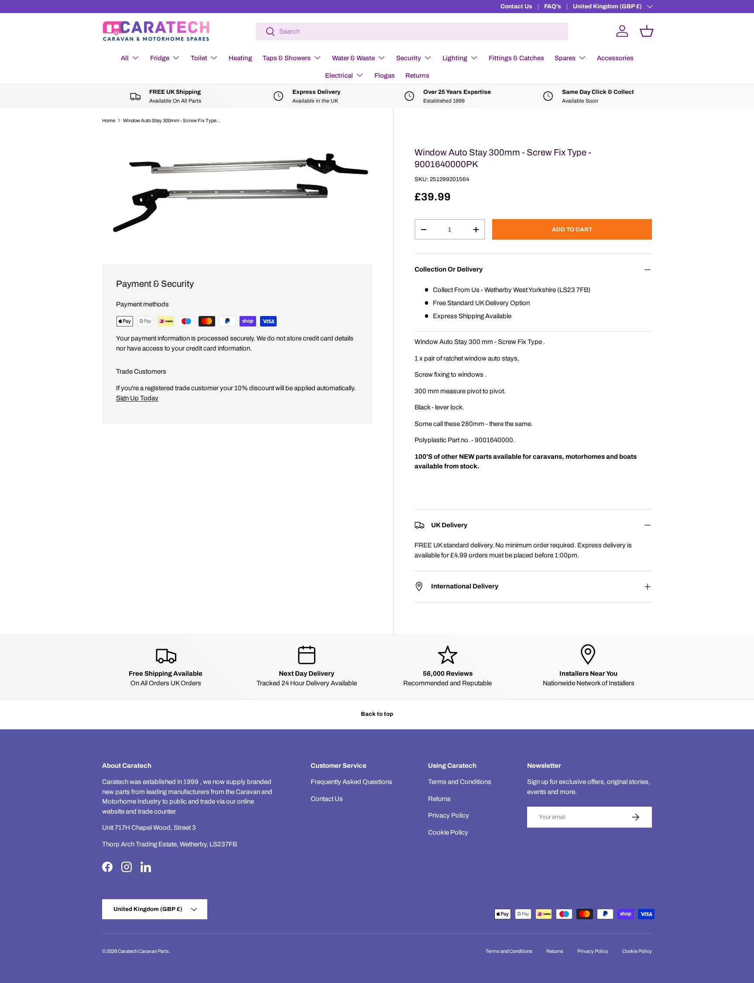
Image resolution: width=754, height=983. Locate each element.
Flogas (384, 75)
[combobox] (412, 31)
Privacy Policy (448, 815)
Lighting (454, 58)
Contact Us (516, 6)
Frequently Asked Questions (351, 781)
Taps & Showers (287, 58)
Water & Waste (353, 58)
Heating (240, 58)
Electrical (339, 75)
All (125, 58)
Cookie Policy (448, 832)
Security (408, 58)
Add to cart (572, 229)
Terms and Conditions (459, 781)
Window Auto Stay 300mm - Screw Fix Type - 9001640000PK (172, 120)
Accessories (615, 58)
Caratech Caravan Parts (143, 951)
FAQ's (552, 6)
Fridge (159, 58)
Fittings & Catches (516, 58)
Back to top (377, 714)
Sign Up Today (137, 398)
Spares (565, 58)
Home (108, 120)
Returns (417, 75)
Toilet (199, 58)
